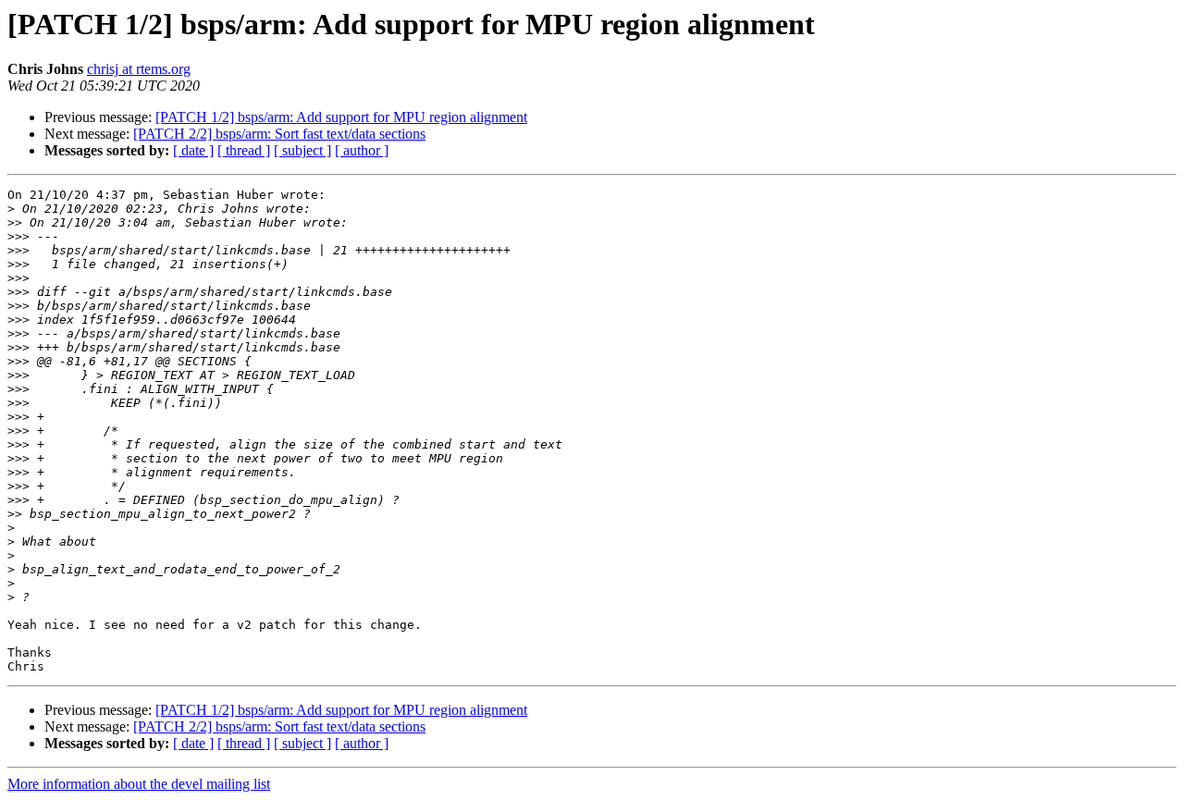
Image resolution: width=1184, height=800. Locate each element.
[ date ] (193, 150)
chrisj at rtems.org (139, 69)
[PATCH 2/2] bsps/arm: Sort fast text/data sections (279, 134)
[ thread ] (243, 150)
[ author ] (361, 150)
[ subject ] (302, 150)
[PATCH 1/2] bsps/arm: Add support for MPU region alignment (341, 117)
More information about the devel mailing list (138, 784)
